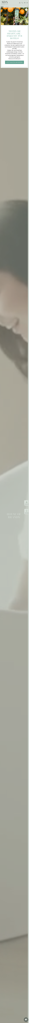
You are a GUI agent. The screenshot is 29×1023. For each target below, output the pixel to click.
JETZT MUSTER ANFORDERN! (14, 62)
